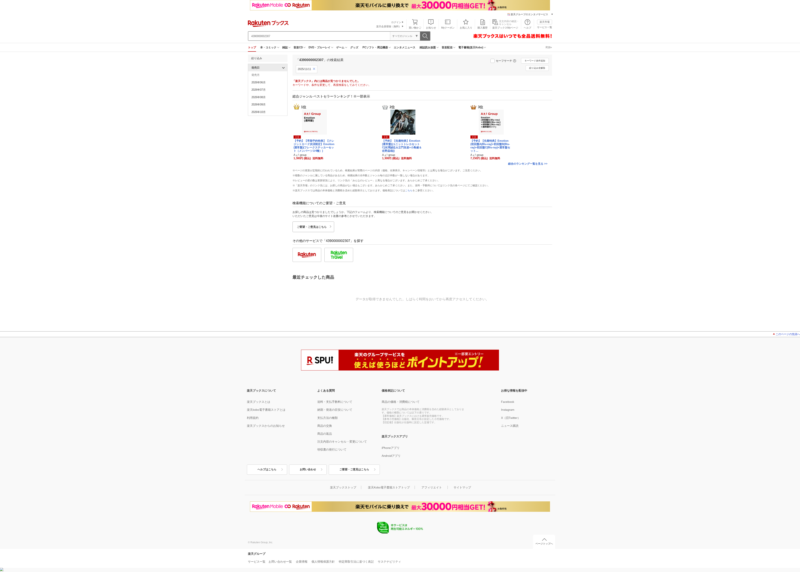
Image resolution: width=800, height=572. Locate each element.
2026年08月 (258, 97)
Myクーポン (448, 27)
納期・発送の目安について (334, 409)
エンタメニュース (404, 47)
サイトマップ (462, 487)
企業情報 (302, 561)
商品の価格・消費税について (401, 401)
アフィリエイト (431, 487)
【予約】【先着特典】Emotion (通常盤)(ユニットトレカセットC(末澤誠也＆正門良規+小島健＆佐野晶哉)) (402, 145)
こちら (408, 190)
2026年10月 (258, 112)
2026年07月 (258, 89)
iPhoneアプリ (391, 447)
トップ (252, 47)
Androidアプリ (391, 455)
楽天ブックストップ (343, 487)
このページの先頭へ (788, 334)
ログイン (396, 22)
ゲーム (340, 47)
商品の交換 (324, 425)
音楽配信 (447, 47)
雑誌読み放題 (428, 47)
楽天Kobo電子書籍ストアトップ (389, 487)
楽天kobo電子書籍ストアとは (266, 409)
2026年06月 (258, 82)
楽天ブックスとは (258, 401)
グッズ (354, 47)
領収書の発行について (331, 449)
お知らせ (431, 27)
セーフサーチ (504, 60)
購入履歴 (483, 27)
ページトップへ (544, 543)
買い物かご (415, 27)
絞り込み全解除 (537, 68)
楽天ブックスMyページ (505, 27)
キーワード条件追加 (535, 60)
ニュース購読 (510, 425)
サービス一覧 (544, 27)
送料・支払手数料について (334, 401)
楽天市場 (545, 21)
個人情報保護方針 (323, 561)
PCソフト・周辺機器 (375, 47)
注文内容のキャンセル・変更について (342, 441)
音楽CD (298, 47)
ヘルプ (527, 27)
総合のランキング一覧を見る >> (528, 163)
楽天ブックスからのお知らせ (266, 425)
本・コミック (268, 47)
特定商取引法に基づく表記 (356, 561)
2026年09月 (258, 104)
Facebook (507, 401)
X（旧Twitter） (510, 417)
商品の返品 (324, 433)
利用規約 (253, 417)
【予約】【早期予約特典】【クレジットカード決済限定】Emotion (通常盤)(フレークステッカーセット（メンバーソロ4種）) (314, 145)
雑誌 (285, 47)
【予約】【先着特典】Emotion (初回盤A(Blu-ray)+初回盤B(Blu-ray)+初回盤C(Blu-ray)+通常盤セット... (490, 145)
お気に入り (466, 27)
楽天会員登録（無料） (388, 26)
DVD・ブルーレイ (319, 47)
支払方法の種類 (327, 417)
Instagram (507, 409)
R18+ (549, 47)
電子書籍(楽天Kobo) (470, 47)
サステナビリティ (389, 561)
